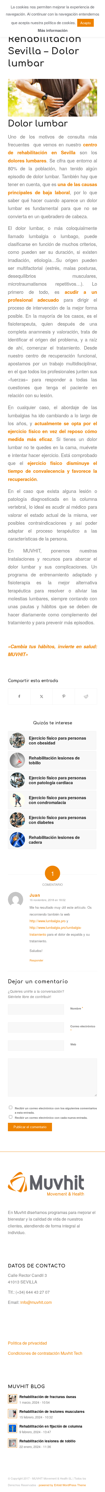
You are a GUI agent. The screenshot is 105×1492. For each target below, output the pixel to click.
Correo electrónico (82, 1028)
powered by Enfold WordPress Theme (62, 1485)
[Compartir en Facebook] (19, 696)
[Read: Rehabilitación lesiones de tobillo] (12, 1443)
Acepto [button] (85, 22)
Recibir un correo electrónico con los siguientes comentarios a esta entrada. (56, 1110)
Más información (53, 30)
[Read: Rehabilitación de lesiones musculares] (12, 1413)
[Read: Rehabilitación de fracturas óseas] (12, 1398)
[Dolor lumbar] (52, 98)
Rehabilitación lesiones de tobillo (47, 1441)
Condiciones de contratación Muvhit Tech (45, 1353)
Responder (36, 960)
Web (73, 1044)
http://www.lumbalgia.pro (47, 920)
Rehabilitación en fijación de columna (50, 1426)
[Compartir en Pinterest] (64, 696)
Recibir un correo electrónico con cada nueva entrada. (51, 1118)
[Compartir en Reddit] (86, 696)
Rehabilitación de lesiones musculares (52, 1411)
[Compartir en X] (41, 696)
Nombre (76, 1008)
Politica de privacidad (27, 1343)
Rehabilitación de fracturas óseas (47, 1396)
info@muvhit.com (36, 1302)
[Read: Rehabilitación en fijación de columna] (12, 1428)
